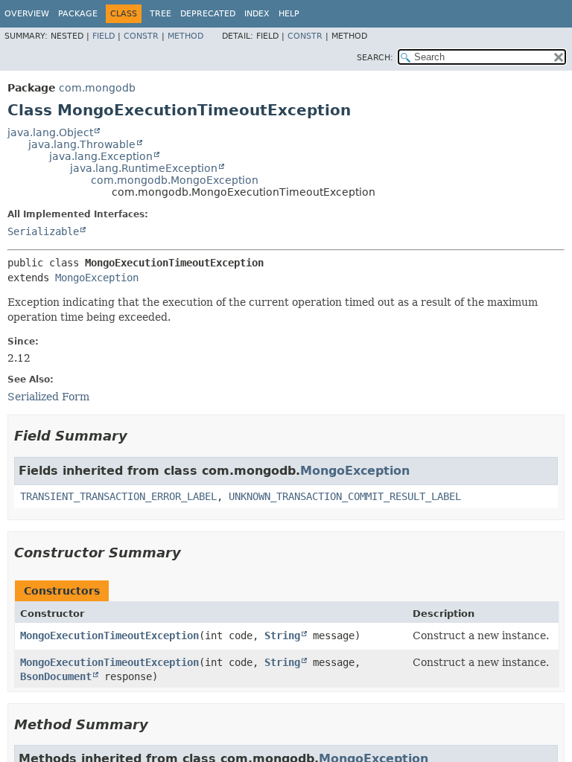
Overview (26, 14)
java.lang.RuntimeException (143, 168)
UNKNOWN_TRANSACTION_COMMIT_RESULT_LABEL (345, 496)
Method (185, 36)
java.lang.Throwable (82, 144)
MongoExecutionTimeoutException (109, 635)
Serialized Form (48, 397)
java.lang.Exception (101, 156)
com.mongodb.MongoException (174, 180)
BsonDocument (56, 676)
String (282, 635)
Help (289, 14)
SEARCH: (375, 58)
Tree (160, 14)
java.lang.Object (50, 132)
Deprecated (207, 14)
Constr (141, 36)
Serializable (43, 231)
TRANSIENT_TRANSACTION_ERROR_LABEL (118, 496)
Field (103, 36)
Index (257, 14)
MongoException (97, 278)
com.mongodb (97, 88)
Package (78, 14)
